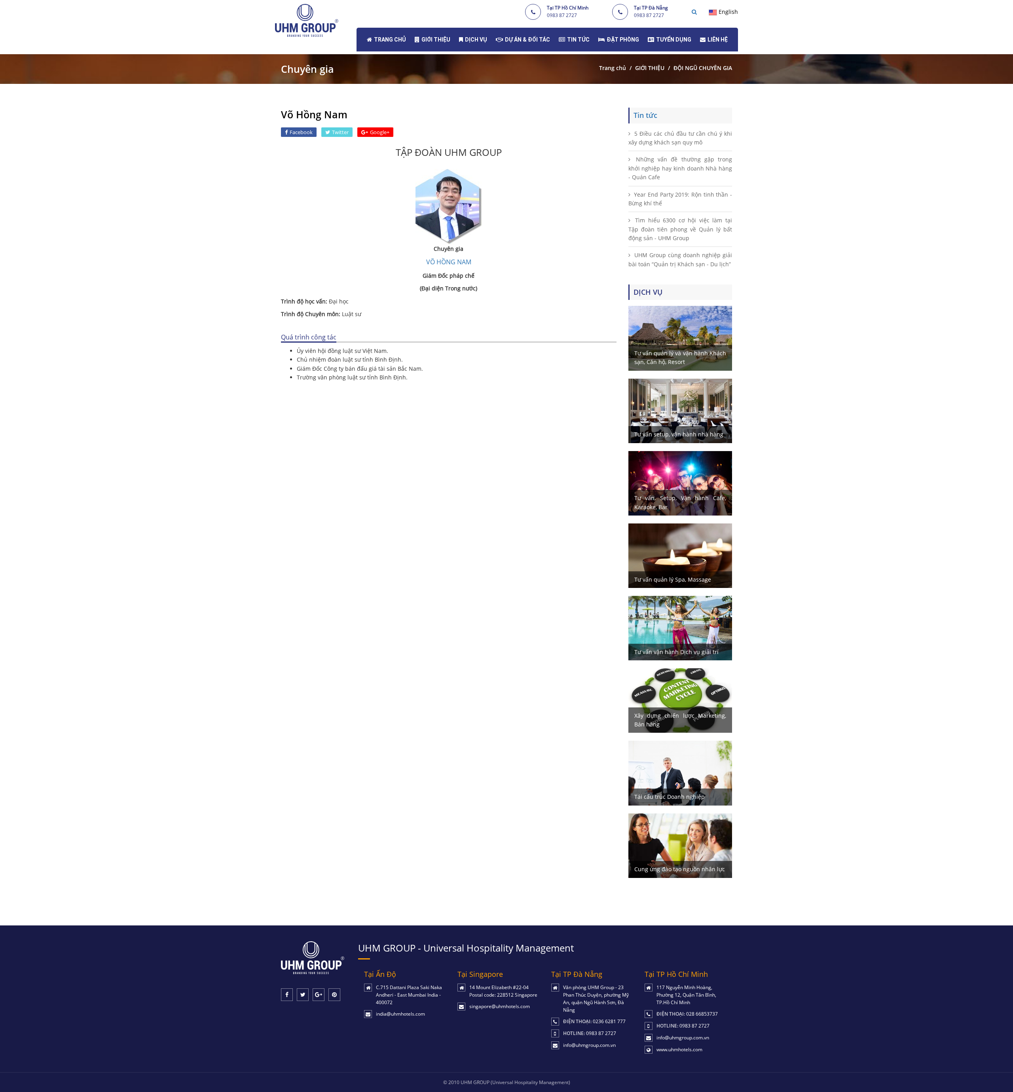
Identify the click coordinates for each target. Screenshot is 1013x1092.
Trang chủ (612, 68)
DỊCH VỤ (476, 39)
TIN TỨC (578, 39)
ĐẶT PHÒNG (623, 39)
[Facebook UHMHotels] (287, 994)
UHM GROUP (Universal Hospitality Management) (515, 1082)
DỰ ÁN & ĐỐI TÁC (527, 39)
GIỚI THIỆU (435, 39)
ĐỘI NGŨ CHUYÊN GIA (702, 68)
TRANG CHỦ (390, 39)
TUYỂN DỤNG (673, 39)
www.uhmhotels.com (679, 1049)
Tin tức (645, 115)
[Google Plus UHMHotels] (318, 994)
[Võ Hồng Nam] (448, 206)
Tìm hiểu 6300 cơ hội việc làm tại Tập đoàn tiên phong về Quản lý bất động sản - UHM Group (680, 229)
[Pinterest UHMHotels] (334, 994)
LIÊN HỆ (718, 39)
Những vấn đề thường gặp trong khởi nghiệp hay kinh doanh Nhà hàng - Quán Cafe (680, 168)
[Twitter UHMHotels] (303, 994)
